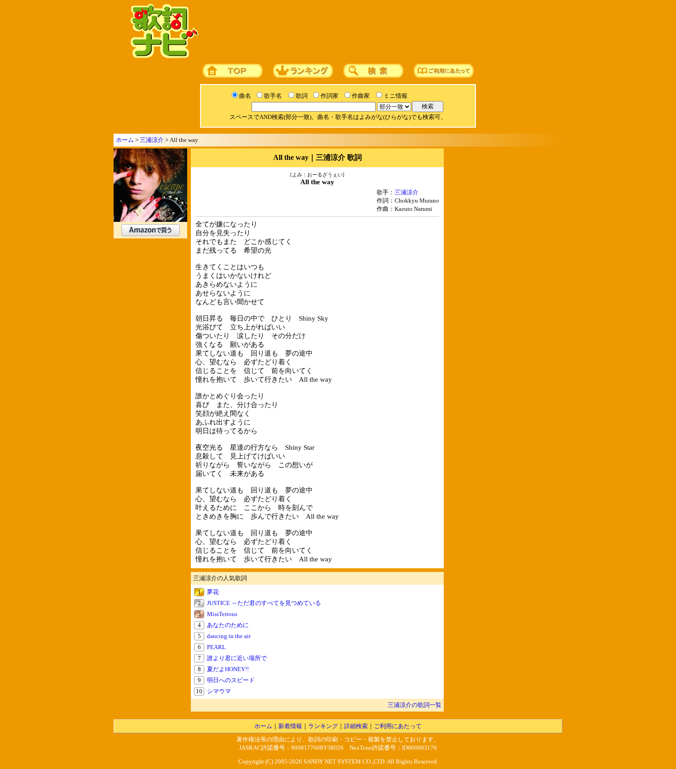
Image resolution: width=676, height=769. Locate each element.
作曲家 (361, 95)
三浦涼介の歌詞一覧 (414, 704)
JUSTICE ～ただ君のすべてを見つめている (264, 602)
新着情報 (290, 726)
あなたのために (228, 625)
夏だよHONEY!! (228, 669)
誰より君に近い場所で (237, 658)
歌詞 (302, 95)
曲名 (245, 95)
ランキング (323, 726)
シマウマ (219, 691)
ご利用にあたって (398, 726)
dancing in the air (229, 636)
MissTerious (222, 614)
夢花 (213, 591)
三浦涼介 (152, 139)
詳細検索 (356, 726)
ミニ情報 (395, 95)
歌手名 (273, 95)
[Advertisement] (378, 31)
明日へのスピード (231, 680)
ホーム (125, 139)
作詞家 (329, 95)
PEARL (216, 647)
